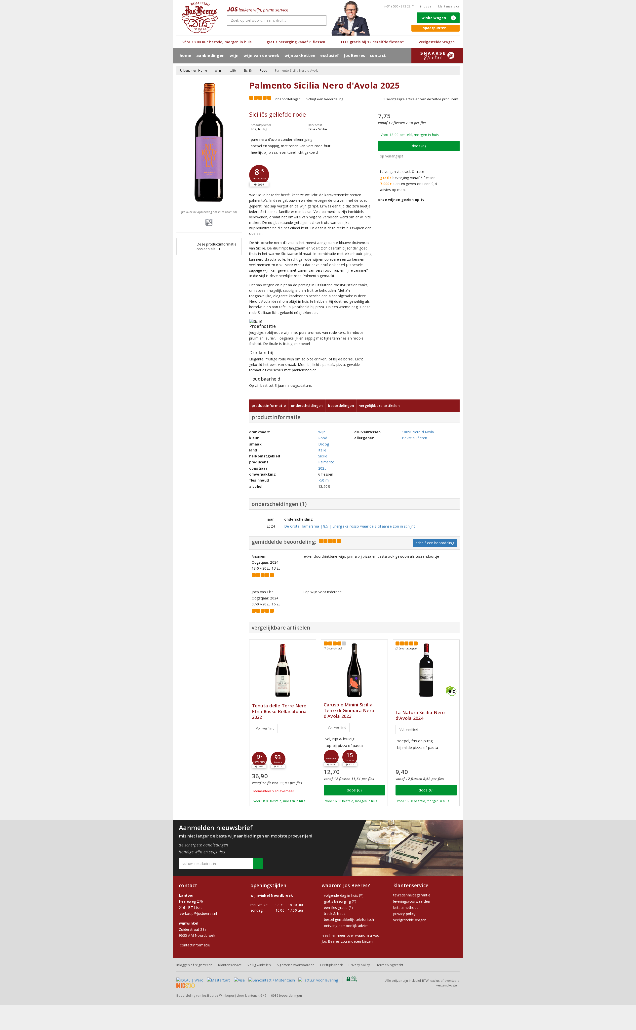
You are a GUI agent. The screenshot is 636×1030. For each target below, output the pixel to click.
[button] (259, 175)
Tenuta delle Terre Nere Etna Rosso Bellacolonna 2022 (279, 711)
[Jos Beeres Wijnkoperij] (200, 17)
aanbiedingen (210, 55)
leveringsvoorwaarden (411, 901)
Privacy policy (359, 965)
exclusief (329, 55)
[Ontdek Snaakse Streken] (437, 55)
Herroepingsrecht (389, 965)
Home (185, 55)
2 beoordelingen (288, 99)
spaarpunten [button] (435, 27)
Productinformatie (269, 405)
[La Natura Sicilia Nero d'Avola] (426, 670)
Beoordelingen (341, 405)
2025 (322, 468)
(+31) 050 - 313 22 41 (399, 6)
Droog (323, 444)
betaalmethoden (407, 907)
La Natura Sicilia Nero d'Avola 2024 (420, 715)
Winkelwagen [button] (438, 17)
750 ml (324, 480)
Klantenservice (449, 6)
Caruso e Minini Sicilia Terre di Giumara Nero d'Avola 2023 (349, 710)
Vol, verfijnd (265, 728)
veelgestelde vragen (410, 920)
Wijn (218, 70)
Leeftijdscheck (331, 965)
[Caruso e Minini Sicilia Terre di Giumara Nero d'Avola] (354, 670)
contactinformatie (195, 945)
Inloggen (426, 6)
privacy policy (404, 913)
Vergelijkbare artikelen (379, 405)
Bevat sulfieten (414, 438)
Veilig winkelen (259, 965)
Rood (264, 70)
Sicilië (247, 70)
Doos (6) (419, 146)
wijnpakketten (299, 55)
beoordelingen (285, 995)
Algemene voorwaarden (296, 965)
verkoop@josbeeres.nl (198, 913)
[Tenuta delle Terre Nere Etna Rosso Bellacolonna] (282, 670)
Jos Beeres (354, 55)
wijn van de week (261, 55)
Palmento (326, 462)
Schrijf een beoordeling (324, 99)
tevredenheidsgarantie (412, 895)
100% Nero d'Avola (418, 432)
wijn (234, 55)
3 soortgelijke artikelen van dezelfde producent (421, 99)
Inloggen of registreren (194, 965)
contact (378, 55)
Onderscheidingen (307, 405)
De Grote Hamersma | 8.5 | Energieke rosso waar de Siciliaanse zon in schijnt (349, 526)
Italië (232, 70)
